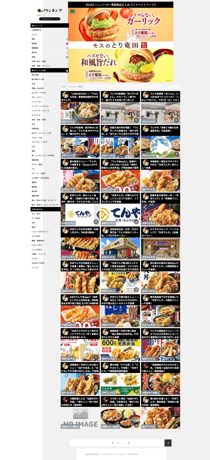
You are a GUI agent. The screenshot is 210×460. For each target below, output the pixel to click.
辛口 (33, 222)
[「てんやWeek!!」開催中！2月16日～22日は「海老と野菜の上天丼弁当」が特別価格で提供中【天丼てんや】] (136, 187)
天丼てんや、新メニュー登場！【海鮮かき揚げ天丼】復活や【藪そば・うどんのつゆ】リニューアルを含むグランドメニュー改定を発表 (79, 202)
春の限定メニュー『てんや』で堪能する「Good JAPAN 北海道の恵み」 (79, 164)
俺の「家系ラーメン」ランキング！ (46, 204)
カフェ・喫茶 (37, 164)
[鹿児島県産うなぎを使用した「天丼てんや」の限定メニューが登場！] (176, 323)
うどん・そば (37, 137)
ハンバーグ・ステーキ (40, 110)
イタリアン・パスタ (39, 142)
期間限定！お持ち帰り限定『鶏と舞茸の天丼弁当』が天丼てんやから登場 (119, 334)
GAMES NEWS (38, 263)
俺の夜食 (35, 74)
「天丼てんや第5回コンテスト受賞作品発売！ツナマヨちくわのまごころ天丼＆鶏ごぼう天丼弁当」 (120, 267)
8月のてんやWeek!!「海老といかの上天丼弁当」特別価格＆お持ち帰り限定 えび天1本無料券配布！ (79, 301)
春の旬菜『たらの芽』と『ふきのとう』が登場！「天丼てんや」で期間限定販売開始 (119, 368)
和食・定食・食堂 (39, 119)
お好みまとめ (37, 209)
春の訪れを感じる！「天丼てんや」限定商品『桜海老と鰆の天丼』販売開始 (160, 401)
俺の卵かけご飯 (38, 79)
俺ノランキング (102, 454)
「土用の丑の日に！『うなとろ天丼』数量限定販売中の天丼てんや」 (79, 97)
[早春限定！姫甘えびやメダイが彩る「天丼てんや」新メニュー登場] (176, 187)
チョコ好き (36, 236)
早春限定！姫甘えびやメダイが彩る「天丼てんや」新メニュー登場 (160, 164)
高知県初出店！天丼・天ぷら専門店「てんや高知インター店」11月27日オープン (119, 232)
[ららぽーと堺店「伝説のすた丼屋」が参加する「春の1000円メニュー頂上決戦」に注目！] (136, 425)
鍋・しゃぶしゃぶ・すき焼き (43, 155)
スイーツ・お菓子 (39, 173)
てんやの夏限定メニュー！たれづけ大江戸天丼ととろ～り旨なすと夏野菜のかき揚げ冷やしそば (160, 334)
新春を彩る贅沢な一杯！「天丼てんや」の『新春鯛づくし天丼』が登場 (160, 198)
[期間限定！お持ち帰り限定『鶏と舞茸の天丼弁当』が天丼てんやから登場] (136, 357)
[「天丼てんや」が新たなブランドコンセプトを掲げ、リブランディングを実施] (136, 221)
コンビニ (35, 258)
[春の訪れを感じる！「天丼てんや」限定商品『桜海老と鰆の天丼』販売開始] (176, 425)
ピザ (33, 146)
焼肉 (33, 151)
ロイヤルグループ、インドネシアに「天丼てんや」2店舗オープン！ (160, 232)
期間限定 (35, 48)
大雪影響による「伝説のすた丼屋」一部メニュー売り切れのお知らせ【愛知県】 (79, 401)
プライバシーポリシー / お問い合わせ (123, 454)
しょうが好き (37, 249)
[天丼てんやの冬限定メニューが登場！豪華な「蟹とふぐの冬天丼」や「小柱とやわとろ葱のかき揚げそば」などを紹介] (96, 289)
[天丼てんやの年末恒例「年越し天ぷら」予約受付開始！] (96, 255)
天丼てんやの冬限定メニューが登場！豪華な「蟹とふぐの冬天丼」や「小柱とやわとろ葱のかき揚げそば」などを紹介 (79, 267)
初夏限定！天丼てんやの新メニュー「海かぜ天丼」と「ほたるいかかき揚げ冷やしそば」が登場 (79, 368)
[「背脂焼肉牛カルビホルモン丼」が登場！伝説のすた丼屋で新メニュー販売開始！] (176, 391)
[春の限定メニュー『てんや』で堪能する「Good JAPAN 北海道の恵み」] (96, 187)
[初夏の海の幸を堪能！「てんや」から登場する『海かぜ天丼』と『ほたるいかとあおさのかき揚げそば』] (136, 154)
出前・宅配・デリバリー (41, 65)
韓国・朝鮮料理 (38, 240)
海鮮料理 (35, 195)
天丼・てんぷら (38, 88)
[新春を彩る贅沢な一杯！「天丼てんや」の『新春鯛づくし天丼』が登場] (176, 221)
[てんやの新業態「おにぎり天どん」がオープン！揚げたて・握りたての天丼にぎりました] (136, 120)
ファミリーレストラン (40, 106)
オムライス (36, 115)
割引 (33, 39)
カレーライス (37, 97)
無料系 (34, 52)
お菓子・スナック (39, 254)
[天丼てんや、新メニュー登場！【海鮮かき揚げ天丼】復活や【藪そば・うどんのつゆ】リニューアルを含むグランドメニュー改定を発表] (96, 221)
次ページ (168, 442)
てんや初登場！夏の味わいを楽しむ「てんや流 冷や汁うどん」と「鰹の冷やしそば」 (80, 130)
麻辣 (33, 227)
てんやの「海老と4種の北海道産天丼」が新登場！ (164, 129)
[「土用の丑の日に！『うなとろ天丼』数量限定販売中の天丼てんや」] (96, 120)
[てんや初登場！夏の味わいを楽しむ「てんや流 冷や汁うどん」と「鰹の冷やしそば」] (96, 154)
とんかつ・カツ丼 (39, 92)
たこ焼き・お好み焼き (40, 178)
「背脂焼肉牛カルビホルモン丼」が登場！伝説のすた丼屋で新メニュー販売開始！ (160, 368)
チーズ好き (36, 218)
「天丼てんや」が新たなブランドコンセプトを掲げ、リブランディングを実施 (119, 198)
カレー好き (36, 213)
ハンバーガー (37, 101)
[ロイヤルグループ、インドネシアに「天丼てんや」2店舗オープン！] (176, 255)
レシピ (34, 34)
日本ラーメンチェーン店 (41, 133)
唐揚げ (34, 182)
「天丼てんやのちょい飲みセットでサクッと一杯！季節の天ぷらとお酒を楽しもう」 (79, 334)
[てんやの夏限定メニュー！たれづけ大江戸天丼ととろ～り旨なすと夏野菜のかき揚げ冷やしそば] (176, 357)
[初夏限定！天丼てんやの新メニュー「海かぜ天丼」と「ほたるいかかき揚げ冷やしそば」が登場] (96, 391)
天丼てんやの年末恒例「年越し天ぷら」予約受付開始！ (84, 231)
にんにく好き (37, 245)
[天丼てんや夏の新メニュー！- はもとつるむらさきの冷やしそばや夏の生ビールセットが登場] (136, 323)
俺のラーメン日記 (39, 70)
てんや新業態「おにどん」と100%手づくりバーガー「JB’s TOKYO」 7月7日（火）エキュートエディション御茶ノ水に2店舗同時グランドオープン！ (160, 100)
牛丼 (33, 83)
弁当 (33, 124)
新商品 (34, 43)
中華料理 (35, 128)
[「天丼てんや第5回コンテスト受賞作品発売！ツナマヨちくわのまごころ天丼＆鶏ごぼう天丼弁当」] (136, 289)
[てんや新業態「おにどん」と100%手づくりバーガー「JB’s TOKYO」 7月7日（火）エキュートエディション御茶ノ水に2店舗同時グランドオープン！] (176, 120)
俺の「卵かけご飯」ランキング (44, 200)
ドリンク (35, 267)
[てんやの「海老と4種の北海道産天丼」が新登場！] (176, 154)
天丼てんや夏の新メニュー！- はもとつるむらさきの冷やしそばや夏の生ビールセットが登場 (120, 300)
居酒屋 (34, 186)
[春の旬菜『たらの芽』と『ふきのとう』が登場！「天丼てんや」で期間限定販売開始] (136, 391)
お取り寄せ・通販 (39, 61)
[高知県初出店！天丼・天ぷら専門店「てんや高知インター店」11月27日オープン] (136, 255)
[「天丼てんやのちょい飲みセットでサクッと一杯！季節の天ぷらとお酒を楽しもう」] (96, 357)
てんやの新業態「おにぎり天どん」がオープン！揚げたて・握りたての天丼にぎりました (119, 97)
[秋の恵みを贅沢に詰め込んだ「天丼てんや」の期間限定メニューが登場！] (176, 289)
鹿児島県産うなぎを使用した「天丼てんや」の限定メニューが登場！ (160, 300)
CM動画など (37, 30)
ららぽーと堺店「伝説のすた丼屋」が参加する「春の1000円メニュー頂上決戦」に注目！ (120, 401)
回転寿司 (35, 160)
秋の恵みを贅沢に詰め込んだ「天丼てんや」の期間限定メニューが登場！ (160, 266)
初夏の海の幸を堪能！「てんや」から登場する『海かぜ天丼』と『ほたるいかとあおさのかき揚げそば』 (120, 132)
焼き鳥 (34, 191)
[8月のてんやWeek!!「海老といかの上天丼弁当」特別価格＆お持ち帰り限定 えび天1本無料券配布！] (96, 323)
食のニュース (37, 25)
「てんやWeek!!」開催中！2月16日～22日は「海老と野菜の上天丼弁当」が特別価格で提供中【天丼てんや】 (120, 166)
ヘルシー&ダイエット (40, 231)
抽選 (33, 57)
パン (33, 169)
